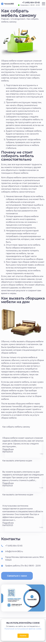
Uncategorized (18, 19)
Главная (5, 19)
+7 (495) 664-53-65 (31, 2)
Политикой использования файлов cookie (22, 629)
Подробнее (8, 449)
